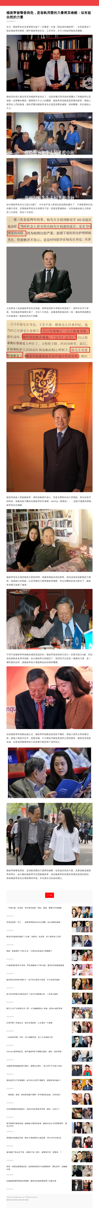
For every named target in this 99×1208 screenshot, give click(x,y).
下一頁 (49, 895)
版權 (27, 1200)
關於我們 (9, 1200)
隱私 (24, 1200)
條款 (20, 1200)
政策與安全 (15, 1200)
